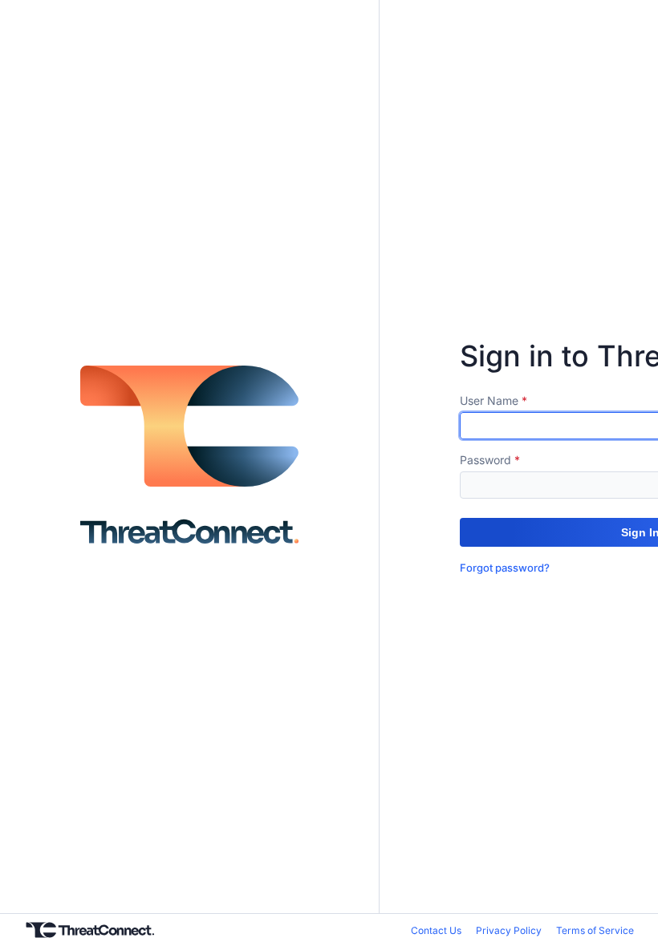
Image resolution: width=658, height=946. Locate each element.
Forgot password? (505, 567)
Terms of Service (595, 930)
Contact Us (436, 930)
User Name (489, 400)
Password (485, 460)
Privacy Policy (509, 930)
